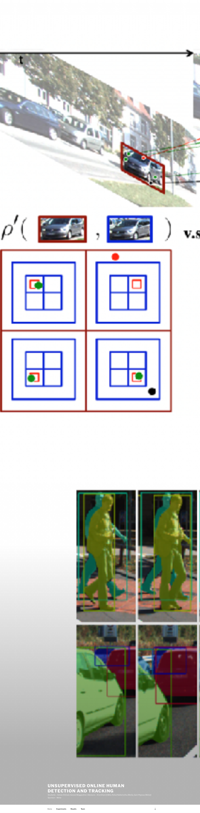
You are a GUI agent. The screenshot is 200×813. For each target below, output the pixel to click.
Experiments (61, 809)
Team (83, 809)
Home (49, 809)
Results (73, 809)
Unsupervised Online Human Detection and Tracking (86, 788)
